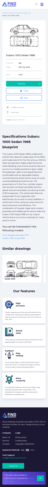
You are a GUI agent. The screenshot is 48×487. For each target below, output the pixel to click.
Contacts (6, 444)
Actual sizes (19, 332)
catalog (12, 13)
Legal (17, 433)
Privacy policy (20, 437)
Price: (8, 75)
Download (29, 83)
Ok (40, 478)
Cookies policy (21, 441)
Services (5, 441)
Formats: (9, 63)
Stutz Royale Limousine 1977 (15, 235)
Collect (24, 90)
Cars (18, 13)
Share (24, 97)
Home (4, 13)
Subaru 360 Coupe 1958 (13, 238)
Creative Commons (18, 120)
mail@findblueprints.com (14, 458)
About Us (6, 437)
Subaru (25, 13)
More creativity (20, 379)
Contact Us (13, 466)
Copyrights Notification (24, 444)
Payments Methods (11, 450)
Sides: (8, 67)
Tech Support (8, 455)
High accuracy (20, 304)
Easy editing (19, 354)
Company (6, 433)
